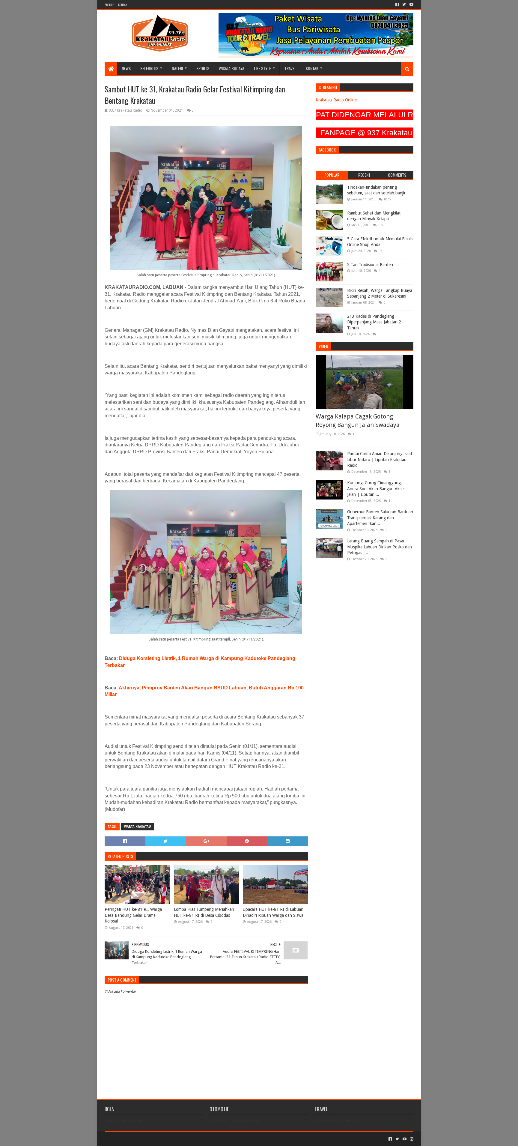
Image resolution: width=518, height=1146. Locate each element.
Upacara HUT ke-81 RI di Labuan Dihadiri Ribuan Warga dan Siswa (273, 912)
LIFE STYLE (262, 68)
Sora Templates (137, 1139)
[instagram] (411, 1139)
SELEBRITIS (149, 68)
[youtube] (410, 4)
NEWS (126, 68)
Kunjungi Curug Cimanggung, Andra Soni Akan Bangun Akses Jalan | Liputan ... (376, 488)
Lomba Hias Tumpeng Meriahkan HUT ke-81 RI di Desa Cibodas (204, 912)
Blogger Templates (172, 1139)
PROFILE (109, 4)
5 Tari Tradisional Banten (370, 264)
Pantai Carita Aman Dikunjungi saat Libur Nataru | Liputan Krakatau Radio (379, 459)
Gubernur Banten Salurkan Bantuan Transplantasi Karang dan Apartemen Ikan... (380, 517)
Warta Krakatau (137, 826)
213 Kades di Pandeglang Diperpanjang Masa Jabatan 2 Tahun (374, 322)
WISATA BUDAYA (231, 68)
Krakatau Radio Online (336, 100)
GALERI (177, 68)
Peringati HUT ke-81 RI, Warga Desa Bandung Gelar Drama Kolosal (133, 915)
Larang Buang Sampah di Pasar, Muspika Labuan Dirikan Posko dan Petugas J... (379, 546)
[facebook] (397, 4)
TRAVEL (290, 68)
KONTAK (122, 4)
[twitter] (404, 4)
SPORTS (202, 68)
